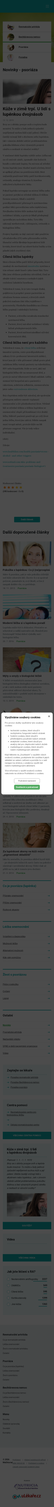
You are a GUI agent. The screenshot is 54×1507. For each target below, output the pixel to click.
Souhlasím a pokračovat (27, 787)
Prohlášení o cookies (34, 773)
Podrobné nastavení (27, 781)
